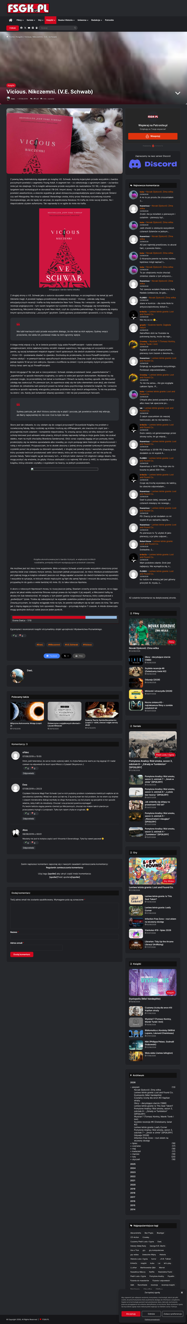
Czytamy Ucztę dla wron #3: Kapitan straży (158, 1009)
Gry (39, 20)
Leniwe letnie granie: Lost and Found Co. (156, 542)
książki (144, 1263)
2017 (132, 1197)
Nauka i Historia (65, 20)
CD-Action (134, 1237)
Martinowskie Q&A (147, 1267)
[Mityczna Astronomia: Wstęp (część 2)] (27, 711)
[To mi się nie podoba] (20, 636)
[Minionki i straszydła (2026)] (136, 694)
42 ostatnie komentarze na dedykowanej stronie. (152, 597)
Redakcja (95, 20)
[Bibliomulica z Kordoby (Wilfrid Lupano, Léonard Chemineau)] (136, 1033)
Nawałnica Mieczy (138, 1272)
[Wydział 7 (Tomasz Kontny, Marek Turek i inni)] (136, 1022)
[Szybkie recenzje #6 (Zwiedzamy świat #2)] (136, 671)
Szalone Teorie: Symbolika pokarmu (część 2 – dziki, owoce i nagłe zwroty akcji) (101, 722)
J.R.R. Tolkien (165, 1259)
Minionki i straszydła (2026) (158, 691)
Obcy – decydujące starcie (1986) (150, 1103)
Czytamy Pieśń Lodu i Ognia (142, 1241)
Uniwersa (82, 20)
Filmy (19, 20)
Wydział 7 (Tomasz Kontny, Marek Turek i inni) (157, 342)
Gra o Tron (134, 1250)
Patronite (109, 20)
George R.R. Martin (157, 1246)
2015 (132, 1205)
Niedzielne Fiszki (165, 1272)
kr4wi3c (143, 312)
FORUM (13, 28)
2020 (133, 1184)
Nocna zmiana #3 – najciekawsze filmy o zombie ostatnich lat (159, 705)
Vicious (88, 644)
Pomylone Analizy (156, 1276)
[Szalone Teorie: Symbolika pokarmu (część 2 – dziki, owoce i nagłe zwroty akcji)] (102, 710)
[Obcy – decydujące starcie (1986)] (136, 660)
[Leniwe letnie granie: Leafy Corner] (136, 911)
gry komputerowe (156, 1250)
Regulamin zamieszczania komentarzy (64, 867)
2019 (132, 1188)
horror (153, 1259)
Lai (159, 1263)
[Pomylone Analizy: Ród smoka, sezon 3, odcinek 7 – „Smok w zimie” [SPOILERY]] (136, 779)
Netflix (152, 1272)
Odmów (151, 1314)
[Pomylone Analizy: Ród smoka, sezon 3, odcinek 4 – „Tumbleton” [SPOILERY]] (136, 832)
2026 (132, 1082)
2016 (132, 1201)
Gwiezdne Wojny (149, 1254)
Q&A (132, 1285)
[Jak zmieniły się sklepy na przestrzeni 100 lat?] (136, 805)
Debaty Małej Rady (138, 1246)
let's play (167, 1263)
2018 (132, 1193)
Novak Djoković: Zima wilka (159, 191)
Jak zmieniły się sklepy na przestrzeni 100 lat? (157, 803)
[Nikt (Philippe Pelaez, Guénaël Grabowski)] (136, 1045)
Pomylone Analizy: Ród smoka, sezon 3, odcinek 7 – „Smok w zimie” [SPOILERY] (160, 779)
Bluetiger (160, 1233)
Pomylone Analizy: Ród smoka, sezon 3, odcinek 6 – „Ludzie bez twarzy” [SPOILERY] (160, 792)
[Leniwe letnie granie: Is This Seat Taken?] (136, 899)
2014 (132, 1209)
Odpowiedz (28, 773)
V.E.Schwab (72, 644)
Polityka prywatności (152, 1319)
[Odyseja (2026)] (136, 683)
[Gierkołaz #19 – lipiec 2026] (136, 933)
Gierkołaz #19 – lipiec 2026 (158, 930)
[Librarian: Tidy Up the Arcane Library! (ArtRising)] (136, 945)
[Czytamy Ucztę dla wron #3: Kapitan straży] (136, 1011)
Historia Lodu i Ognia (139, 1259)
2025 (132, 1164)
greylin (143, 325)
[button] (182, 1292)
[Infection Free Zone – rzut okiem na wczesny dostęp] (136, 922)
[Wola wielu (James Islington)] (136, 1056)
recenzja (154, 1285)
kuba (142, 192)
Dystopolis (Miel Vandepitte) (145, 998)
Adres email (17, 943)
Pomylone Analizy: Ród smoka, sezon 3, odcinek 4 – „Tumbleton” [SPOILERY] (160, 831)
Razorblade (142, 1285)
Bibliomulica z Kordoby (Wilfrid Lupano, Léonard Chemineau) (160, 1031)
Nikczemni (54, 644)
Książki (49, 20)
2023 (132, 1172)
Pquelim (171, 1276)
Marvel (162, 1267)
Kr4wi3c (133, 1263)
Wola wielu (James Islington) (159, 1053)
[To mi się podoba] (14, 636)
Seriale (30, 20)
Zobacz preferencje (173, 1314)
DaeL (13, 99)
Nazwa (14, 932)
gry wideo (134, 1254)
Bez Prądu (149, 1233)
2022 (132, 1176)
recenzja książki (168, 1285)
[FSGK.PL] (28, 8)
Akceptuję (131, 1314)
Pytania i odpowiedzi (161, 1280)
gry (144, 1250)
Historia (163, 1254)
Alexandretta (135, 1233)
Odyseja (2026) (152, 679)
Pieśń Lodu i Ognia (138, 1276)
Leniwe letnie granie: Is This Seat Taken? (153, 1106)
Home (11, 37)
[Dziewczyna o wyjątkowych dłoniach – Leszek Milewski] (64, 711)
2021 (132, 1180)
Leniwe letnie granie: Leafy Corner (150, 1127)
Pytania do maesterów (139, 1280)
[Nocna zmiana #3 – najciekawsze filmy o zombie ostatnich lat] (136, 705)
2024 (133, 1168)
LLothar (133, 1267)
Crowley (143, 341)
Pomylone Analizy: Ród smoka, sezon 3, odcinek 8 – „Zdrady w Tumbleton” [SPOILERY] (150, 764)
